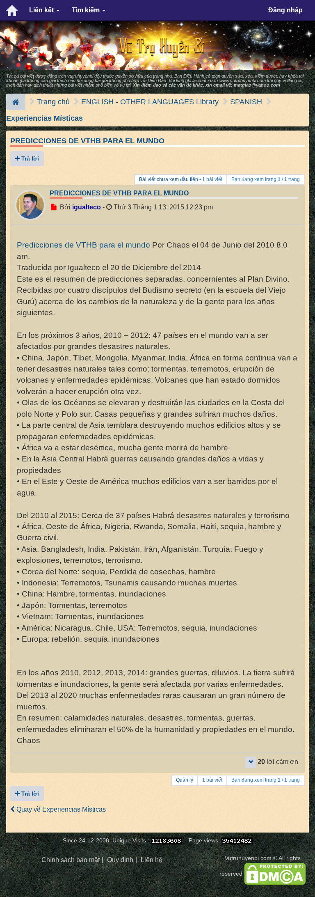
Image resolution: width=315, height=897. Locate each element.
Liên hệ (151, 859)
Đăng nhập (285, 10)
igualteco (86, 207)
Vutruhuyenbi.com (248, 858)
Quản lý (184, 780)
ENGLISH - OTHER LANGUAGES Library (150, 102)
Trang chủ (53, 102)
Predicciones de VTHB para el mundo (87, 141)
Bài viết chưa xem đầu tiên (168, 179)
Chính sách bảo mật (70, 859)
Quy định (120, 859)
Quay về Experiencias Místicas (60, 809)
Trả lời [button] (29, 158)
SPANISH (246, 102)
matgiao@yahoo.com (257, 85)
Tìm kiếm (86, 10)
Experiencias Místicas (44, 118)
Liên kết (42, 10)
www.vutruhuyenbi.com (242, 80)
